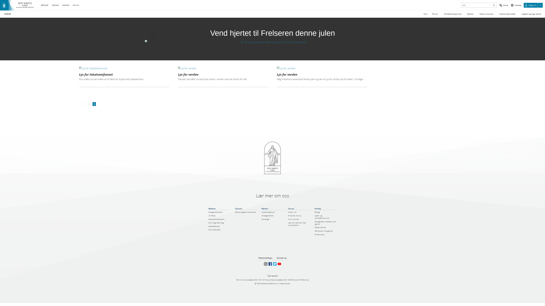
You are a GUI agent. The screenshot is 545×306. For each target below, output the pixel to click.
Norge (7, 14)
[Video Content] (272, 42)
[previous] (80, 104)
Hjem (426, 14)
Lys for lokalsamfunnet (96, 74)
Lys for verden (188, 74)
